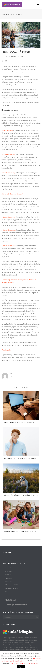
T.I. (4, 56)
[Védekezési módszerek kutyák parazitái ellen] (21, 478)
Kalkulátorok (11, 600)
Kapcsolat (7, 574)
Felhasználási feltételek (11, 585)
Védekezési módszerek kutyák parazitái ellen (21, 495)
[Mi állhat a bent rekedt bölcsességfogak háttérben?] (21, 441)
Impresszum (8, 571)
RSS (6, 592)
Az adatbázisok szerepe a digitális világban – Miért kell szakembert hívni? (21, 422)
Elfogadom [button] (21, 667)
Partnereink (8, 578)
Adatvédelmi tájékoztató (12, 588)
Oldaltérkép (8, 568)
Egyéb (21, 56)
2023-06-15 (14, 56)
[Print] (7, 61)
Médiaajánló (8, 581)
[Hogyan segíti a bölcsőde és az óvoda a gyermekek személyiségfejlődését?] (21, 514)
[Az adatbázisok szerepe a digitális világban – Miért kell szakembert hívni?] (21, 405)
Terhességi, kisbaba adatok (16, 605)
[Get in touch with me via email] (11, 376)
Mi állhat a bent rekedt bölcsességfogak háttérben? (21, 459)
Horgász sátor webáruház (10, 110)
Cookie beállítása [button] (32, 663)
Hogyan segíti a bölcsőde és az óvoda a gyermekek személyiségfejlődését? (21, 531)
